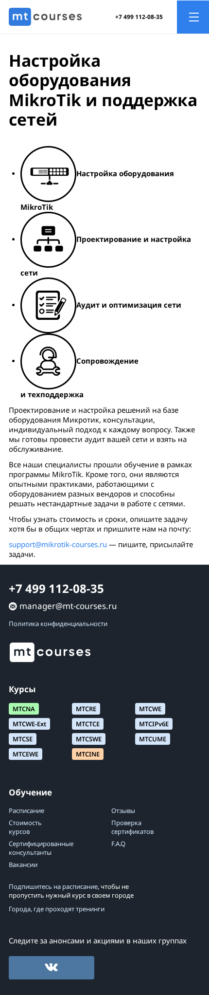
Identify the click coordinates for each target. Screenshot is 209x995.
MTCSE (23, 739)
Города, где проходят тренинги (56, 908)
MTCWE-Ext (29, 723)
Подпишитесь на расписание (53, 886)
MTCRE (86, 708)
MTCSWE (89, 739)
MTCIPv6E (154, 723)
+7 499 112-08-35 (139, 17)
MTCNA (24, 708)
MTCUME (152, 739)
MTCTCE (88, 723)
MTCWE (150, 708)
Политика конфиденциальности (58, 623)
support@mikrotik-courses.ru (58, 544)
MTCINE (88, 754)
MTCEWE (25, 754)
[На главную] (45, 17)
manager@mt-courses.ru (68, 605)
